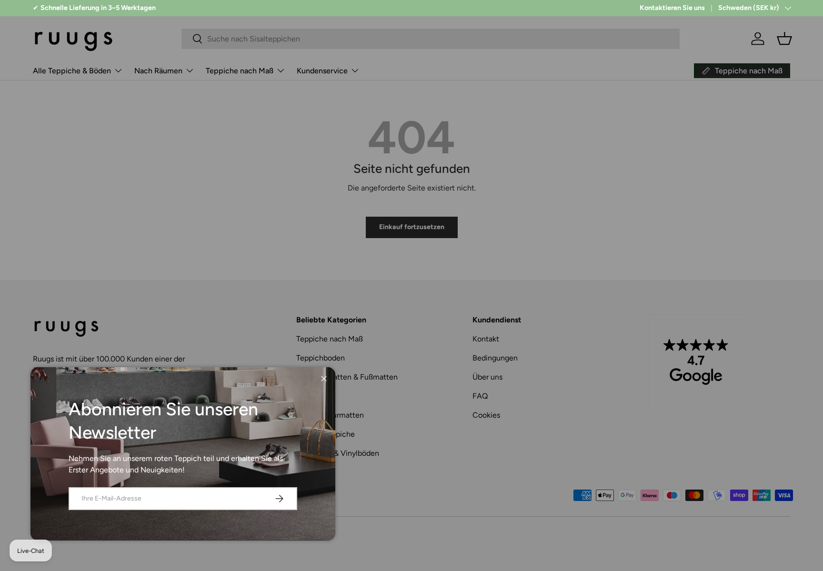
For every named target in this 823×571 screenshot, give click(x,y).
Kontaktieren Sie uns (672, 7)
